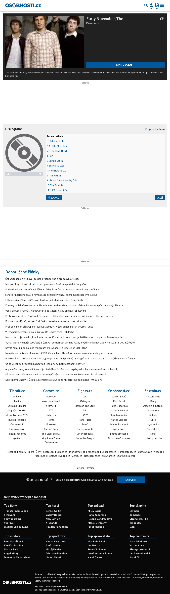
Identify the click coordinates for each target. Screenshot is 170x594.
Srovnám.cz (108, 455)
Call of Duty (51, 429)
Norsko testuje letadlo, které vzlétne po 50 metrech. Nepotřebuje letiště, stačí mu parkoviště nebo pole (64, 337)
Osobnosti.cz (119, 390)
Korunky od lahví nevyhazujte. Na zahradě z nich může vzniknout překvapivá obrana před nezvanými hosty (64, 305)
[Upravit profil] (162, 19)
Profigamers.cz (77, 451)
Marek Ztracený (119, 424)
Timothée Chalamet (119, 438)
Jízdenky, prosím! (153, 438)
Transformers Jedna (16, 510)
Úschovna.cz (145, 451)
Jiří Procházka (85, 433)
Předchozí (54, 197)
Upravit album (156, 129)
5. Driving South (54, 160)
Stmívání (9, 514)
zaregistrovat (77, 479)
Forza (51, 419)
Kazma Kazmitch (118, 410)
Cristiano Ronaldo (56, 553)
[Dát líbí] (14, 174)
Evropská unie (17, 429)
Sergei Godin (53, 510)
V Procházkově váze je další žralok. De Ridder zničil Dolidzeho (39, 332)
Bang (153, 401)
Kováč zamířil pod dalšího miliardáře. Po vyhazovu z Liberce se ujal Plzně (46, 347)
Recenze (51, 396)
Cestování (48, 451)
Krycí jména (153, 424)
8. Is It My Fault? (55, 175)
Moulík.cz (40, 455)
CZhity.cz (77, 455)
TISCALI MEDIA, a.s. (65, 589)
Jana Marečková (13, 541)
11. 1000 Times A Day (57, 190)
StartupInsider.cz (126, 455)
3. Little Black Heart (56, 151)
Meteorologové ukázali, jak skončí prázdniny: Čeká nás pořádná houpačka (45, 284)
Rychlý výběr (124, 65)
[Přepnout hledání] (146, 5)
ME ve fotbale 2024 (16, 415)
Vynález (17, 438)
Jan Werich (94, 545)
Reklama (39, 586)
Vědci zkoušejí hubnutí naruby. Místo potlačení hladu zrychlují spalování (45, 310)
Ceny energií (17, 424)
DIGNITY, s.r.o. (95, 589)
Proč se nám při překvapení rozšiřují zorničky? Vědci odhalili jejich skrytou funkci (49, 326)
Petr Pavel (119, 401)
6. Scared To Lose (55, 165)
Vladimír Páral (96, 541)
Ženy (38, 451)
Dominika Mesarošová (17, 557)
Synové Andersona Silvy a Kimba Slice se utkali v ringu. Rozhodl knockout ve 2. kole (51, 294)
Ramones (135, 514)
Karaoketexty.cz (127, 451)
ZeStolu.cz (93, 451)
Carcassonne (153, 396)
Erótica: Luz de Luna (16, 526)
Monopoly (153, 410)
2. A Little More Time (57, 146)
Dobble (153, 415)
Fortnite (51, 424)
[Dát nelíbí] (33, 174)
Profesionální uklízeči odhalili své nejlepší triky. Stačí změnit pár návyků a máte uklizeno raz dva (59, 316)
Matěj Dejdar (53, 549)
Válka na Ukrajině (17, 405)
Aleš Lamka (53, 545)
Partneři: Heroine (85, 467)
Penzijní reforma (17, 433)
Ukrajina (17, 401)
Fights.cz (85, 390)
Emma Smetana (119, 433)
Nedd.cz (158, 451)
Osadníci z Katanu (153, 405)
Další (160, 197)
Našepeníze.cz (92, 455)
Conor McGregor (85, 438)
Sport (31, 451)
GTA (51, 410)
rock (96, 23)
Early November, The (104, 18)
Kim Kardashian (119, 415)
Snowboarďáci (12, 518)
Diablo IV (51, 415)
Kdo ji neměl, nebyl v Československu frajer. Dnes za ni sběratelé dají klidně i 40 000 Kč (53, 379)
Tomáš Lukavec (97, 549)
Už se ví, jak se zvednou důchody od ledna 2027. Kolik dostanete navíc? (45, 363)
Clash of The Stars (85, 405)
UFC (85, 396)
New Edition (53, 518)
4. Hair (49, 155)
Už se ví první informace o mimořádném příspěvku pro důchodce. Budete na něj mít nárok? (55, 374)
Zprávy (22, 451)
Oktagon (85, 401)
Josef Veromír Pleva (100, 553)
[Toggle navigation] (162, 5)
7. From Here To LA (56, 170)
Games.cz (51, 390)
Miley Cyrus (94, 510)
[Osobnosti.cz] (23, 5)
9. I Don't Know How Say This (61, 180)
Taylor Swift (119, 429)
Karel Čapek (95, 557)
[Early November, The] (44, 42)
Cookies (49, 586)
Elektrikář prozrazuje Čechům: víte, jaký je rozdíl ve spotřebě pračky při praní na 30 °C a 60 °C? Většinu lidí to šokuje (70, 358)
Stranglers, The (138, 518)
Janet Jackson (96, 526)
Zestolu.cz (153, 390)
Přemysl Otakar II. (140, 549)
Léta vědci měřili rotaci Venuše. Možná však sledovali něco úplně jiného (44, 300)
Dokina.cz (64, 455)
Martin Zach (11, 549)
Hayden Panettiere (57, 526)
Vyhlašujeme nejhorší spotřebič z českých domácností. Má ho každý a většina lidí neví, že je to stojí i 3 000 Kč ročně (70, 342)
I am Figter (85, 419)
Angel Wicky (11, 553)
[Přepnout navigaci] (151, 5)
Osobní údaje (60, 586)
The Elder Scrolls (51, 433)
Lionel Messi (53, 557)
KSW (85, 415)
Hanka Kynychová (56, 541)
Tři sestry (135, 522)
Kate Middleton (138, 541)
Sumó (85, 424)
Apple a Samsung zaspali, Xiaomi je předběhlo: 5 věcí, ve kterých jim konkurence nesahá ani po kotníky (62, 369)
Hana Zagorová (119, 405)
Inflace (17, 396)
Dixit (153, 419)
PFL (85, 410)
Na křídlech (153, 429)
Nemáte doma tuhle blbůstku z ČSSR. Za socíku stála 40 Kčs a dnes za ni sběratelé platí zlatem (59, 353)
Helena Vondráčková (100, 518)
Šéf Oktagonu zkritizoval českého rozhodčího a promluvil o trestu (42, 278)
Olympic (134, 510)
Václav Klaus (137, 545)
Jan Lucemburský (139, 553)
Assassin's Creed (51, 401)
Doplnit (130, 479)
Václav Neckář (54, 514)
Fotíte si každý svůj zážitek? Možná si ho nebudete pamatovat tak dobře (45, 321)
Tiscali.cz (17, 390)
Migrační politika (17, 410)
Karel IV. (134, 557)
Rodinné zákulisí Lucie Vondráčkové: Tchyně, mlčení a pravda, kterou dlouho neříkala (52, 289)
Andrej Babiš (119, 396)
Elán (132, 526)
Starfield (51, 405)
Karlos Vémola (85, 429)
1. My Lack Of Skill (55, 141)
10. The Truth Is (54, 185)
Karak (153, 433)
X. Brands (51, 522)
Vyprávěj (9, 522)
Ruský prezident (17, 419)
